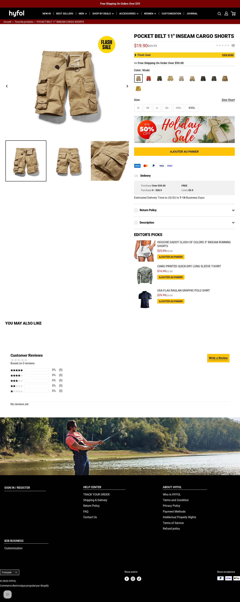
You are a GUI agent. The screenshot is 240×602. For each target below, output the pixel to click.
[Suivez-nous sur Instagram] (133, 578)
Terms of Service (173, 523)
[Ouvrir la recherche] (219, 13)
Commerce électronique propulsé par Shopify (24, 585)
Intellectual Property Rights (179, 517)
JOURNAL (192, 13)
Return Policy (91, 505)
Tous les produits (24, 21)
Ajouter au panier (184, 151)
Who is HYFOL (172, 494)
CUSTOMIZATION (171, 13)
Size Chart (228, 100)
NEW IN (47, 13)
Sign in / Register (17, 487)
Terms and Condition (176, 500)
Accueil (7, 21)
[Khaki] (138, 78)
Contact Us (90, 517)
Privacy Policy (171, 505)
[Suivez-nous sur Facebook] (127, 578)
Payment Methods (174, 511)
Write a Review (218, 358)
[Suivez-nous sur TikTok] (139, 578)
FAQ (85, 511)
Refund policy (171, 528)
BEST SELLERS (64, 13)
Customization (13, 548)
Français (6, 572)
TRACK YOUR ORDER (96, 494)
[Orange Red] (148, 78)
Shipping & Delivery (95, 500)
